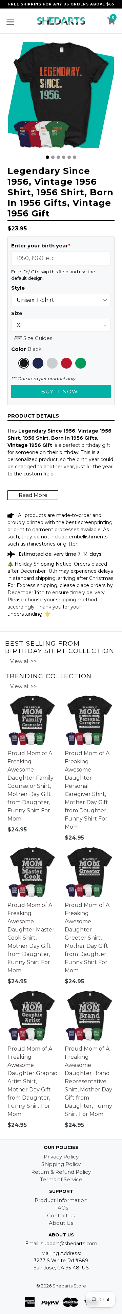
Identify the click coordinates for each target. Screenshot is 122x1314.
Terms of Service (61, 1179)
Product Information (61, 1200)
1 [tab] (47, 157)
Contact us (61, 1215)
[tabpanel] (61, 96)
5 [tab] (69, 157)
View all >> (23, 661)
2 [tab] (53, 157)
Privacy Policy (61, 1156)
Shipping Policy (61, 1164)
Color (26, 349)
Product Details (33, 415)
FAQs (61, 1207)
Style (18, 288)
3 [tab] (58, 157)
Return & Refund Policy (61, 1172)
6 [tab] (74, 157)
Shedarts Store (69, 1285)
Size (16, 313)
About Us (61, 1223)
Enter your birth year (40, 245)
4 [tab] (63, 157)
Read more (33, 495)
